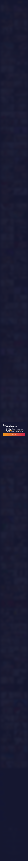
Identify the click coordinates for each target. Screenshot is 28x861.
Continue (14, 434)
